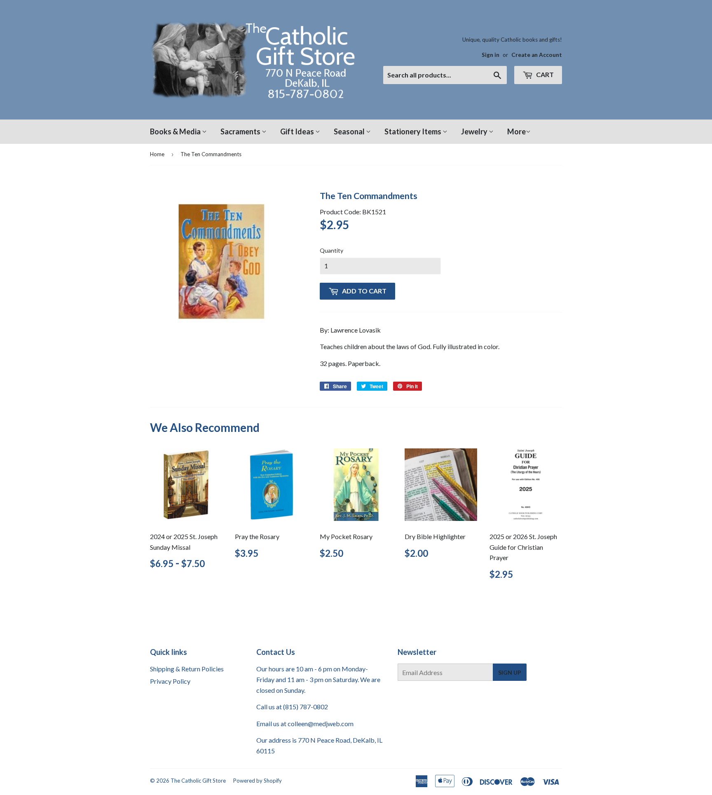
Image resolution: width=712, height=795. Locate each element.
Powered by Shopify (257, 780)
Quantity (331, 250)
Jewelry (475, 131)
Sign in (490, 55)
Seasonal (350, 131)
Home (157, 154)
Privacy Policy (170, 681)
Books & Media (176, 131)
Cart (544, 74)
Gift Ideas (297, 131)
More (516, 131)
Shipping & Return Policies (187, 669)
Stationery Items (413, 131)
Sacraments (241, 131)
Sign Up (509, 672)
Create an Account (536, 55)
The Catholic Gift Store (198, 780)
